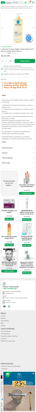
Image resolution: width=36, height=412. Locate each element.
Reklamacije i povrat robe (8, 341)
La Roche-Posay (6, 46)
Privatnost (4, 338)
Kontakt (3, 325)
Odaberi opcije (26, 193)
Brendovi (3, 318)
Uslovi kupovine (5, 333)
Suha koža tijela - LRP (26, 6)
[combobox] (18, 2)
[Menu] (33, 2)
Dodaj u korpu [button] (9, 219)
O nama (3, 316)
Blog (2, 323)
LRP (19, 6)
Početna (3, 6)
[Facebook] (4, 306)
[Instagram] (9, 306)
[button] (2, 27)
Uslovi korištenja (5, 331)
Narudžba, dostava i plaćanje (9, 336)
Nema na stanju (9, 271)
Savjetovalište (5, 320)
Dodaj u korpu (24, 61)
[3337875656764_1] (18, 27)
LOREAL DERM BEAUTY (11, 6)
